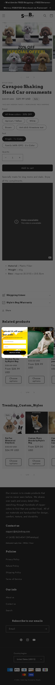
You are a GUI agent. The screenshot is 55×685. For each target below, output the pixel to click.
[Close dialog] (51, 329)
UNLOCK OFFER (14, 353)
